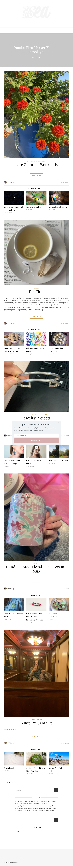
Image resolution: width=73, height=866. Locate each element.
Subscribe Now (36, 441)
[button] (36, 424)
